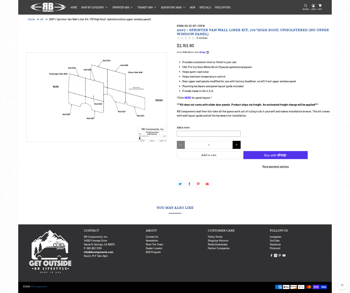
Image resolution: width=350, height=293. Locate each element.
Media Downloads (218, 244)
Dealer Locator (154, 248)
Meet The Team (154, 244)
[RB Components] (48, 7)
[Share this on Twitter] (180, 183)
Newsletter (152, 240)
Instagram (275, 236)
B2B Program (153, 252)
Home (74, 7)
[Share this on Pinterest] (198, 183)
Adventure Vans (171, 7)
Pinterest (275, 248)
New (192, 7)
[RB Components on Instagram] (275, 256)
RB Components (39, 286)
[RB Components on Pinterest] (279, 256)
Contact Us (152, 236)
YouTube (275, 240)
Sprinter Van (120, 7)
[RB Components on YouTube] (284, 256)
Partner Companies (219, 248)
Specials (205, 7)
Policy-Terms (215, 236)
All (41, 19)
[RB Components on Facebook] (271, 256)
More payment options (275, 166)
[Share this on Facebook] (189, 183)
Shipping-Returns (218, 240)
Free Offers (222, 7)
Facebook (275, 244)
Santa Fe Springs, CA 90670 (99, 244)
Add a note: (183, 127)
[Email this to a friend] (207, 183)
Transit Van (145, 7)
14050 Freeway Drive (95, 240)
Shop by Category (92, 7)
